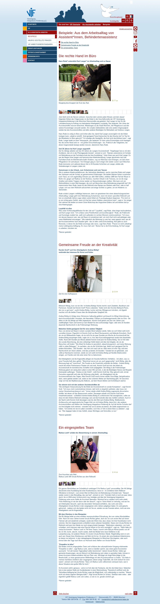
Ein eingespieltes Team (69, 48)
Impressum (90, 602)
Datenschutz (100, 602)
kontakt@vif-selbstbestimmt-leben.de (115, 599)
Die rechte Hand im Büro (70, 42)
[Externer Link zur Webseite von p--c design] (131, 2)
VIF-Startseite (75, 24)
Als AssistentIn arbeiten (91, 24)
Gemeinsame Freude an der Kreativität (75, 45)
